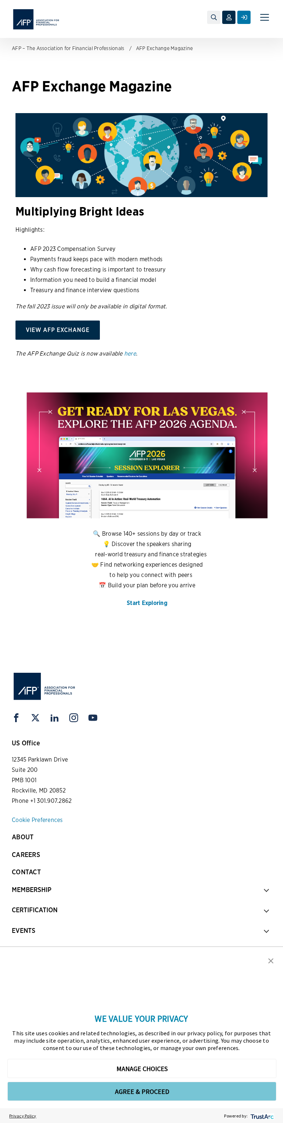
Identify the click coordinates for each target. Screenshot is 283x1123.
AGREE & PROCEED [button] (142, 1091)
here (130, 353)
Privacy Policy (22, 1116)
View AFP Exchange (58, 329)
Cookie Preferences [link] (37, 819)
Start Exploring (147, 602)
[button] (270, 960)
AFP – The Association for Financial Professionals (68, 48)
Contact (26, 872)
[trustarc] (261, 1116)
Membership (31, 889)
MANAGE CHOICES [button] (142, 1068)
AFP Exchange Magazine (164, 48)
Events (23, 930)
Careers (26, 854)
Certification (34, 910)
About (23, 837)
